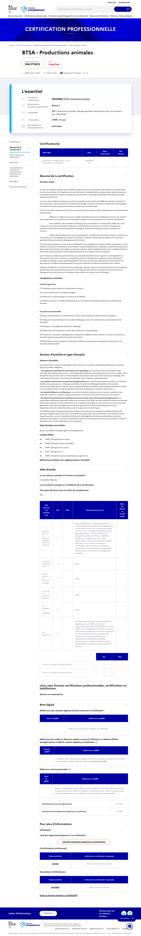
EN (87, 73)
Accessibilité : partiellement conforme (94, 933)
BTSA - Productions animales (71, 98)
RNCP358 (55, 864)
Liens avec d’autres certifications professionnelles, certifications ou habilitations (83, 686)
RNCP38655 (55, 887)
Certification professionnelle (35, 16)
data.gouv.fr (126, 929)
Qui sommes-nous (16, 16)
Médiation (112, 3)
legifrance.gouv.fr (96, 929)
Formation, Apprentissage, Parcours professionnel (68, 16)
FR (84, 73)
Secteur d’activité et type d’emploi (62, 354)
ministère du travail (78, 929)
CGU (108, 933)
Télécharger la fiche (32, 73)
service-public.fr (112, 929)
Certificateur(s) (50, 144)
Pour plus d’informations (56, 824)
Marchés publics (34, 933)
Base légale (47, 705)
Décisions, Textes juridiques (121, 16)
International (124, 3)
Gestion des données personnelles (50, 933)
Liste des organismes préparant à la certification (83, 841)
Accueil (12, 45)
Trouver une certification (24, 45)
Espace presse (23, 933)
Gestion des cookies (68, 933)
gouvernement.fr (61, 929)
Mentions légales (116, 933)
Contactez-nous (127, 933)
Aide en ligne (52, 73)
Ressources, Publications (99, 16)
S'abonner (48, 913)
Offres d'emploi (13, 933)
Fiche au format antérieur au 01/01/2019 (58, 895)
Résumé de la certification (57, 176)
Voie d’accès (48, 469)
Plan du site (78, 933)
